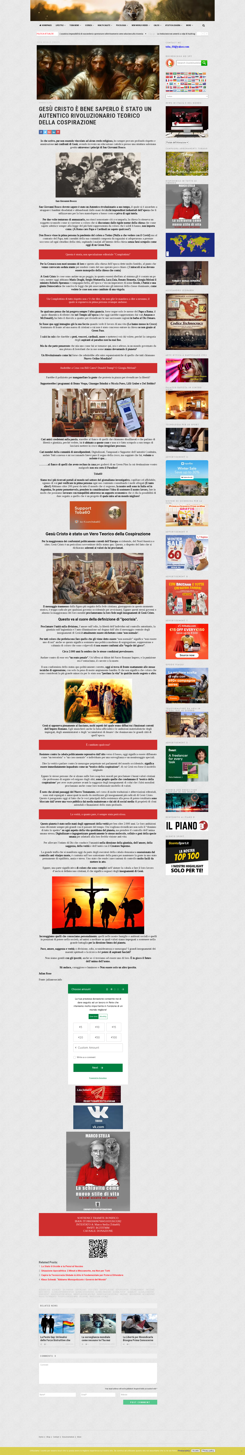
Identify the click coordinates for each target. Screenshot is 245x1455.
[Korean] (175, 83)
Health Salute (104, 25)
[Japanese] (167, 83)
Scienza (88, 25)
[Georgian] (171, 80)
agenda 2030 (44, 1290)
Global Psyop (119, 1292)
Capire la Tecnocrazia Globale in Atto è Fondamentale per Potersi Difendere (82, 1275)
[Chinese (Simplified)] (167, 76)
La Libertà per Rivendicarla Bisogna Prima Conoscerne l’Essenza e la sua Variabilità (139, 1339)
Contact (56, 1437)
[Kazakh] (171, 83)
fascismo (150, 1290)
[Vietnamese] (201, 90)
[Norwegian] (175, 87)
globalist (132, 1292)
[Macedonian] (197, 83)
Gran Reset (44, 1294)
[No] (241, 1451)
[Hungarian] (190, 80)
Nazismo (124, 1294)
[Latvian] (186, 83)
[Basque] (186, 73)
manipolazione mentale (84, 1294)
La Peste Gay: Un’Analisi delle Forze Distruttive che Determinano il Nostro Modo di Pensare (56, 1339)
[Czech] (182, 76)
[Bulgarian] (201, 73)
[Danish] (186, 76)
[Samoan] (197, 87)
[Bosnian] (197, 73)
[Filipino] (201, 76)
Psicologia (121, 25)
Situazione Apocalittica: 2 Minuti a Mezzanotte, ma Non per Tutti (75, 1270)
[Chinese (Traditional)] (171, 76)
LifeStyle (60, 25)
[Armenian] (178, 73)
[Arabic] (175, 73)
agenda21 (56, 1290)
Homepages (47, 25)
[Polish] (182, 87)
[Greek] (178, 80)
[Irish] (201, 80)
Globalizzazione (146, 1292)
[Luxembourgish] (193, 83)
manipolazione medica (61, 1294)
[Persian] (178, 87)
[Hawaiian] (182, 80)
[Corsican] (175, 76)
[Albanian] (171, 73)
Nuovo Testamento (47, 1296)
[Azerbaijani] (182, 73)
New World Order (140, 25)
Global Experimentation (63, 1292)
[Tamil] (186, 90)
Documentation (68, 1437)
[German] (175, 80)
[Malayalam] (201, 83)
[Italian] (204, 80)
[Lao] (182, 83)
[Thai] (190, 90)
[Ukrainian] (197, 90)
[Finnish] (204, 76)
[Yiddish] (204, 90)
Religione (84, 1296)
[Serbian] (201, 87)
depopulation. (122, 1290)
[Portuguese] (186, 87)
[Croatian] (178, 76)
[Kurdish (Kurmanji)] (178, 83)
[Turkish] (193, 90)
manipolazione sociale (107, 1294)
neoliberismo (148, 1294)
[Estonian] (197, 76)
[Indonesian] (197, 80)
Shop (48, 1437)
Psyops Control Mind (68, 1296)
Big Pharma (68, 1290)
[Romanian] (190, 87)
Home (41, 1437)
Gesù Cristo (44, 1292)
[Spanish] (178, 90)
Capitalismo (80, 1290)
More (188, 25)
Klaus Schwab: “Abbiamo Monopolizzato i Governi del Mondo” (74, 1279)
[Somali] (175, 90)
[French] (167, 80)
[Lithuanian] (190, 83)
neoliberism (135, 1294)
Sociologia (69, 1344)
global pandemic (103, 1292)
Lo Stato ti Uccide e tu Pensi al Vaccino (62, 1266)
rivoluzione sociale (99, 1296)
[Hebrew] (186, 80)
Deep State (93, 1290)
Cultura (153, 1344)
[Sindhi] (204, 87)
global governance (85, 1292)
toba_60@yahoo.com (177, 46)
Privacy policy (184, 1450)
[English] (193, 76)
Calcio (156, 25)
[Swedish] (182, 90)
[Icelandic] (193, 80)
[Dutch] (190, 76)
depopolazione (107, 1290)
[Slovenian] (171, 90)
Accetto (195, 1451)
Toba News (74, 25)
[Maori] (204, 83)
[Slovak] (167, 90)
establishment (137, 1290)
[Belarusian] (190, 73)
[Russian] (193, 87)
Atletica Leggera (172, 25)
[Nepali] (171, 87)
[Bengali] (193, 73)
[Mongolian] (167, 87)
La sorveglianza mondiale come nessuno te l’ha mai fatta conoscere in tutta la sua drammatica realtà (96, 1339)
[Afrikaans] (167, 73)
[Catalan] (204, 73)
